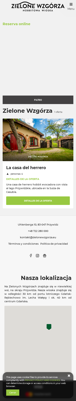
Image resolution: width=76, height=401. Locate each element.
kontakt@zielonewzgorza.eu (38, 237)
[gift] (44, 256)
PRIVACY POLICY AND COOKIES (42, 380)
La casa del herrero (26, 167)
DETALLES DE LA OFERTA (22, 179)
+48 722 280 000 (38, 231)
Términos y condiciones (23, 243)
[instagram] (37, 256)
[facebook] (30, 256)
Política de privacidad (54, 243)
